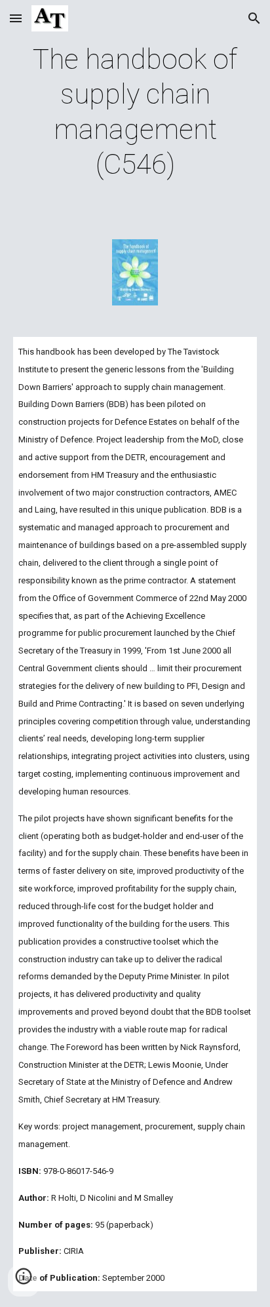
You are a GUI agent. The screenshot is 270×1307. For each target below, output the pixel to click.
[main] (135, 112)
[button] (15, 18)
